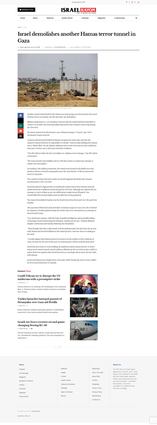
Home (22, 18)
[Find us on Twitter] (129, 2)
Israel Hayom (36, 411)
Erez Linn (22, 282)
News (35, 18)
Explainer (22, 392)
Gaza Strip (96, 376)
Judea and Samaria (68, 384)
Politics (94, 380)
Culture (21, 385)
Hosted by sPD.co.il (24, 416)
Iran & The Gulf (97, 372)
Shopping (95, 384)
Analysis (22, 369)
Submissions (96, 396)
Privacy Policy (97, 392)
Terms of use (97, 388)
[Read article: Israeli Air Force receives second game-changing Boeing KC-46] (84, 330)
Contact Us (96, 399)
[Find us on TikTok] (135, 2)
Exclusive (22, 388)
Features (64, 368)
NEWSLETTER (27, 9)
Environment (23, 396)
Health (63, 372)
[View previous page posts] (55, 347)
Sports (63, 396)
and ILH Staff (35, 47)
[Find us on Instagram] (132, 2)
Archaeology (23, 373)
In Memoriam (119, 18)
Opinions (50, 18)
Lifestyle (64, 388)
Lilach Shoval (23, 328)
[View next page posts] (59, 347)
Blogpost (22, 377)
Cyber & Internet (67, 392)
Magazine (101, 18)
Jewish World (66, 380)
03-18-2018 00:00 (60, 47)
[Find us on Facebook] (126, 2)
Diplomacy (96, 368)
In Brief (63, 376)
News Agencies (25, 47)
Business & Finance (26, 381)
